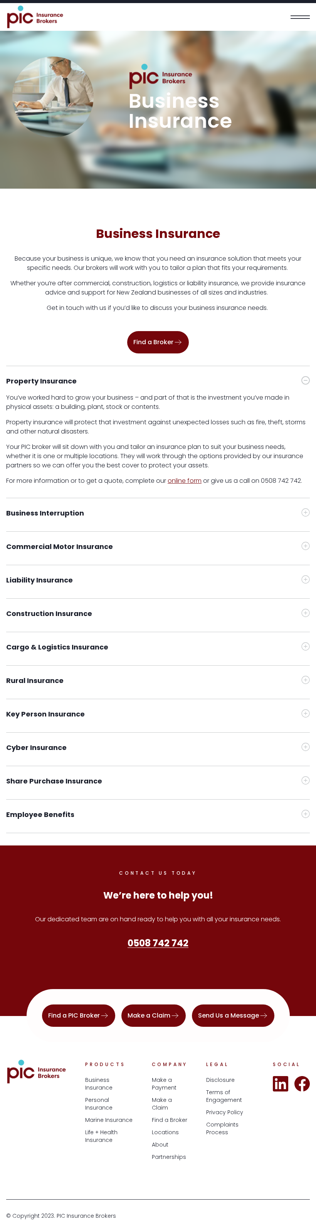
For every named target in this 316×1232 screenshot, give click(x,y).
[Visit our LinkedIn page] (280, 1083)
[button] (158, 376)
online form (185, 480)
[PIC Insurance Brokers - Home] (35, 16)
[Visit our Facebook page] (302, 1083)
